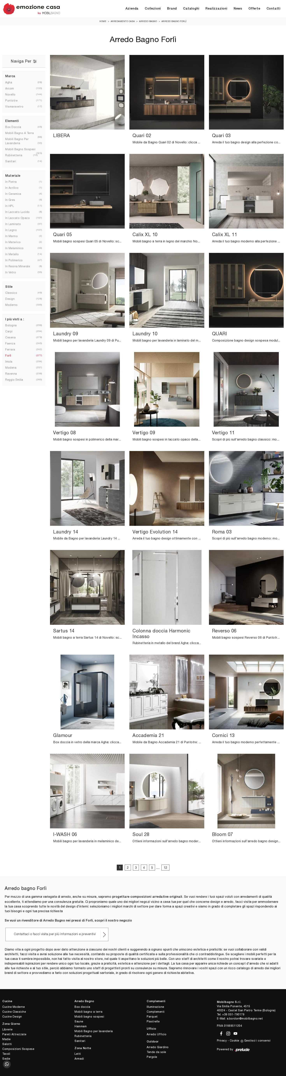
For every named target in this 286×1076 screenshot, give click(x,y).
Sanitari (80, 1040)
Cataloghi (191, 8)
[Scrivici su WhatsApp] (7, 1064)
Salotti (7, 1044)
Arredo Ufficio (156, 1034)
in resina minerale (20, 266)
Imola (12, 361)
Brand (172, 8)
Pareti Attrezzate (14, 1034)
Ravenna (14, 373)
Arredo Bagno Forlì (174, 21)
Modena (14, 367)
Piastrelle (153, 1021)
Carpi (12, 331)
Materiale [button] (12, 176)
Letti (78, 1053)
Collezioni (153, 8)
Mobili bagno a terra (88, 1011)
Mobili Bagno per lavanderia (94, 1031)
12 (165, 867)
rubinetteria (16, 155)
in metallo (15, 254)
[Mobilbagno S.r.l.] (31, 9)
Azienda (132, 8)
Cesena (13, 337)
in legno (14, 230)
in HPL (12, 205)
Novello (13, 94)
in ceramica (16, 193)
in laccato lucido (20, 212)
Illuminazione (155, 1006)
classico (14, 292)
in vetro (13, 272)
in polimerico (17, 260)
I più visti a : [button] (14, 319)
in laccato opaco (20, 218)
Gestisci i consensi (257, 1040)
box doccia (16, 127)
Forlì (11, 355)
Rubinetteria (83, 1036)
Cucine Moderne (13, 1006)
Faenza (13, 343)
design (13, 298)
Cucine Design (12, 1016)
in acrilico (15, 187)
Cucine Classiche (14, 1011)
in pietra (14, 181)
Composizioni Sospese (18, 1048)
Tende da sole (156, 1052)
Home (102, 21)
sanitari (13, 161)
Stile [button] (9, 287)
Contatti (274, 8)
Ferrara (13, 349)
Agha (11, 82)
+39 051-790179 (233, 1014)
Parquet (152, 1016)
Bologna (14, 325)
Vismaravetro (17, 106)
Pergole (152, 1056)
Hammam (81, 1026)
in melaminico (17, 248)
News (238, 8)
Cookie (234, 1040)
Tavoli (6, 1053)
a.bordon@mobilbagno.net (245, 1018)
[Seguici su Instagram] (227, 1033)
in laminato (16, 224)
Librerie (7, 1029)
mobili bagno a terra (22, 133)
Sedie (6, 1058)
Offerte (254, 8)
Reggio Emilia (17, 379)
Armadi (79, 1058)
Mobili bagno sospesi (89, 1016)
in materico (16, 242)
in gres (13, 199)
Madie (6, 1039)
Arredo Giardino (158, 1047)
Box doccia (82, 1006)
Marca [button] (10, 76)
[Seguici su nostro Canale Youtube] (234, 1033)
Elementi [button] (12, 121)
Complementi (156, 1011)
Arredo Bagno (148, 21)
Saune (79, 1021)
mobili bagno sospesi (23, 149)
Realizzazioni (216, 8)
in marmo (14, 236)
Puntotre (14, 100)
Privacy (222, 1040)
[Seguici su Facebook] (220, 1033)
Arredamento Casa (123, 21)
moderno (14, 304)
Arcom (12, 88)
